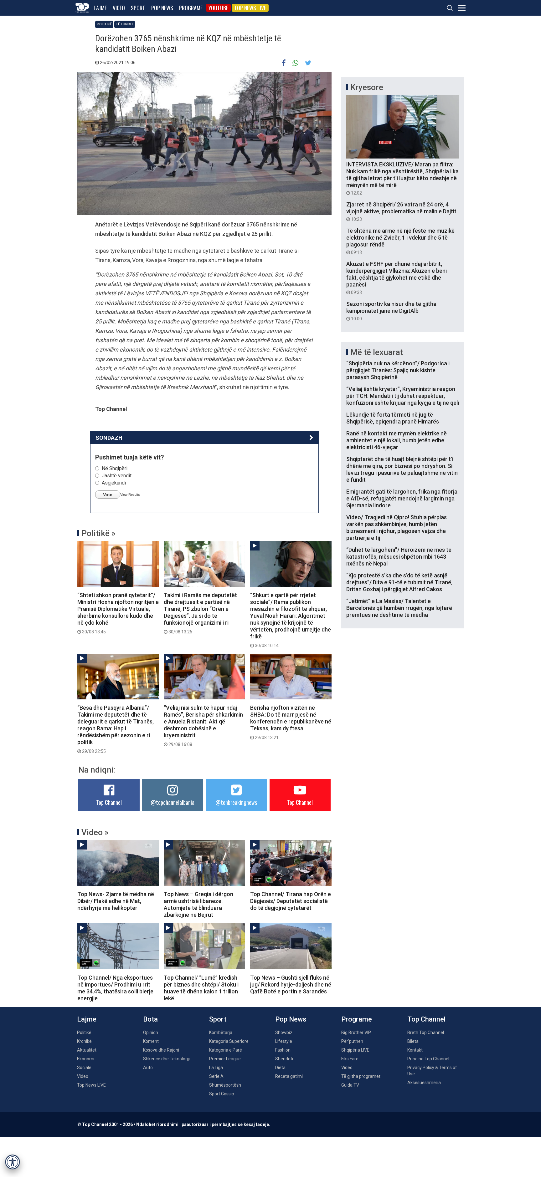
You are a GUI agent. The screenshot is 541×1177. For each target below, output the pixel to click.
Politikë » (98, 533)
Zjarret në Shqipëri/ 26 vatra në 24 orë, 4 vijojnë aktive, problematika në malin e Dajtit (401, 211)
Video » (95, 832)
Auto (148, 1067)
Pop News (162, 8)
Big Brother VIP (356, 1032)
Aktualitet (86, 1050)
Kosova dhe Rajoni (161, 1050)
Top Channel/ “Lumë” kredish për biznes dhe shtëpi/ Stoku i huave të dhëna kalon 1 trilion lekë (201, 988)
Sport (138, 8)
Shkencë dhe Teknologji (166, 1058)
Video (119, 8)
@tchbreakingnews (236, 802)
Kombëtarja (220, 1032)
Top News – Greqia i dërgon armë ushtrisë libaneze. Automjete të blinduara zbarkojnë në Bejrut (198, 904)
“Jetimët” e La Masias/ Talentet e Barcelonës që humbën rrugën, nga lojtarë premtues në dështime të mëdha (399, 608)
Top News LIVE (250, 8)
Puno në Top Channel (428, 1058)
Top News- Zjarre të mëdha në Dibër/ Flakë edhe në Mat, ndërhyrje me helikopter (115, 901)
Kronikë (84, 1041)
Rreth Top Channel (425, 1032)
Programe (191, 8)
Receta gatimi (289, 1076)
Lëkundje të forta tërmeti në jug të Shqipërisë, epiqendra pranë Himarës (392, 418)
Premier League (225, 1058)
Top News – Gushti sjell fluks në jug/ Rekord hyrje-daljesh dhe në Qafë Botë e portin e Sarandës (290, 984)
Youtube (218, 8)
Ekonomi (85, 1058)
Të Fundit (124, 24)
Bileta (413, 1041)
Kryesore (366, 87)
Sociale (84, 1067)
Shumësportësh (225, 1085)
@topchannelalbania (172, 802)
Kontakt (415, 1050)
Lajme (100, 8)
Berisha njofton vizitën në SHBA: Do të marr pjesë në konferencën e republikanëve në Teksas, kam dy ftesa (290, 722)
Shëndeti (284, 1058)
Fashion (283, 1050)
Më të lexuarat (376, 352)
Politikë (104, 24)
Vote (107, 494)
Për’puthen (352, 1041)
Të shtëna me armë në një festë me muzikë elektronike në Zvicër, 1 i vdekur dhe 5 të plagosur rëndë (400, 241)
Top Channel (109, 802)
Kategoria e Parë (225, 1050)
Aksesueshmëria (424, 1082)
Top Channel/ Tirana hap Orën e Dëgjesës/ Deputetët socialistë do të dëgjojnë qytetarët (290, 901)
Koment (151, 1041)
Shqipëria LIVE (355, 1050)
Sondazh (108, 437)
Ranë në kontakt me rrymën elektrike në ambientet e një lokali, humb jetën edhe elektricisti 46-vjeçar (396, 440)
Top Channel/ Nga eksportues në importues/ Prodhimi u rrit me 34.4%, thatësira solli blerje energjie (115, 988)
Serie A (216, 1076)
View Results (130, 494)
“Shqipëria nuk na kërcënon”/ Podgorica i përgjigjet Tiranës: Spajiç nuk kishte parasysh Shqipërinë (398, 370)
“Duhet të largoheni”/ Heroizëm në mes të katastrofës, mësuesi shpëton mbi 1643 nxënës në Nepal (398, 556)
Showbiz (283, 1032)
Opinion (150, 1032)
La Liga (216, 1067)
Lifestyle (283, 1041)
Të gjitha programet (360, 1076)
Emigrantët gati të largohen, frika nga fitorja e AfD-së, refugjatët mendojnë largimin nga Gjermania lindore (401, 498)
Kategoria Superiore (229, 1041)
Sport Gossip (221, 1093)
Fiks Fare (349, 1058)
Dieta (280, 1067)
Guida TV (350, 1085)
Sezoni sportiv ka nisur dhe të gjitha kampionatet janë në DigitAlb (391, 311)
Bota (150, 1019)
